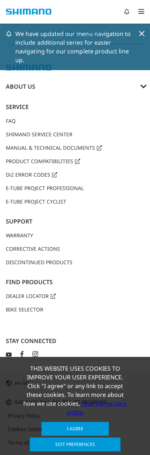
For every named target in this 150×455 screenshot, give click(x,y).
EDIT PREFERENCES (75, 444)
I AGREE (75, 429)
